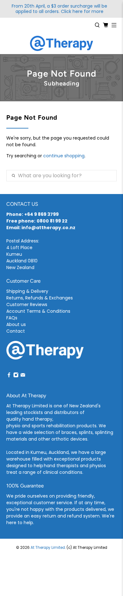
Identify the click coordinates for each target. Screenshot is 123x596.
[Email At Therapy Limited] (23, 376)
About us (16, 324)
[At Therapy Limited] (61, 43)
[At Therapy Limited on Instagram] (16, 376)
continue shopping (64, 156)
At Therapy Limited (48, 547)
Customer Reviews (26, 304)
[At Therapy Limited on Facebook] (9, 376)
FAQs (11, 318)
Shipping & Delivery (27, 291)
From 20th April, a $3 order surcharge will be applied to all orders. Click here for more (59, 9)
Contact (15, 331)
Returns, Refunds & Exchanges (39, 298)
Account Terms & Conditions (38, 311)
